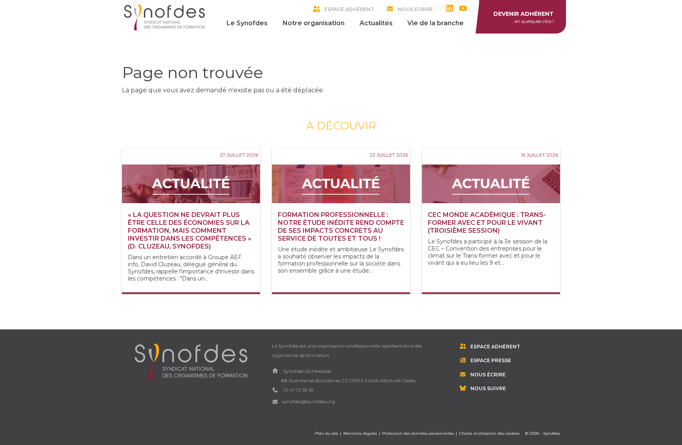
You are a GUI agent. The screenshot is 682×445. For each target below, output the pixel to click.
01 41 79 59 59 (298, 390)
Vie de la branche (435, 23)
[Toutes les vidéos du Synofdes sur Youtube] (465, 9)
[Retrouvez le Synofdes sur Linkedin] (452, 9)
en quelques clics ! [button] (523, 17)
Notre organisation (314, 23)
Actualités (376, 23)
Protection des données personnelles (418, 433)
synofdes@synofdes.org (308, 401)
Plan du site (326, 433)
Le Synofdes (247, 23)
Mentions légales (360, 433)
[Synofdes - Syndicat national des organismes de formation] (164, 17)
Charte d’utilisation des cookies (489, 433)
